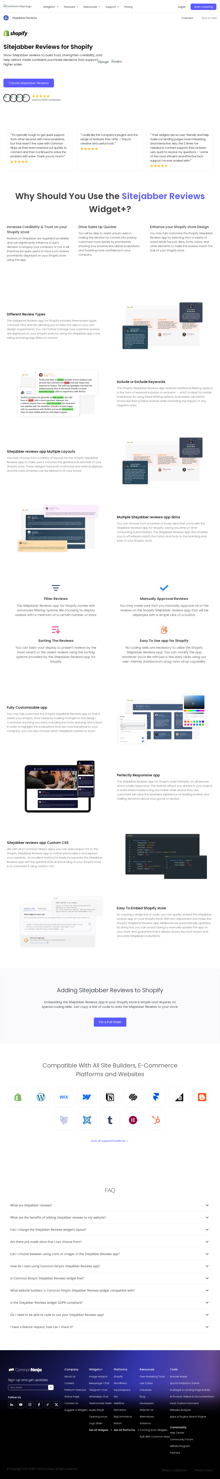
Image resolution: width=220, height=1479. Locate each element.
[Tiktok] (48, 1404)
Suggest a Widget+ (76, 1410)
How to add (209, 18)
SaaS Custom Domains (184, 1403)
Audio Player (96, 1410)
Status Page (71, 1396)
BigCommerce (123, 1416)
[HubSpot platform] (156, 1120)
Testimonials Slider (100, 1403)
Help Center (177, 1432)
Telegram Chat (98, 1390)
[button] (51, 1387)
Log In (181, 7)
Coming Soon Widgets (153, 1430)
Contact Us (71, 1403)
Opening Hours (98, 1416)
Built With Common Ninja (155, 1436)
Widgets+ (49, 7)
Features (69, 7)
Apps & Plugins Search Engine (188, 1416)
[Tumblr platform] (110, 1120)
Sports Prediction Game (184, 1383)
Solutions (145, 1423)
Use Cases (146, 1383)
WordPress (120, 1383)
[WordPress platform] (41, 1097)
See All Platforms (124, 1430)
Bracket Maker (178, 1376)
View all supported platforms (108, 1140)
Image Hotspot (98, 1376)
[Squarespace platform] (133, 1097)
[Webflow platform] (87, 1097)
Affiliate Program (180, 1446)
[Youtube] (20, 1404)
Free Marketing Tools (152, 1376)
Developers (147, 1403)
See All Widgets (98, 1430)
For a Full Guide (110, 1022)
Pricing (128, 7)
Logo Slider (95, 1423)
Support (111, 7)
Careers (69, 1383)
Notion (118, 1423)
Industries (146, 1390)
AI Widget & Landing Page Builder (190, 1390)
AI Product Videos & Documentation (192, 1396)
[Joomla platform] (87, 1120)
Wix (116, 1396)
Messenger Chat (99, 1383)
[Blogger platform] (202, 1097)
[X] (56, 1404)
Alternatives (147, 1416)
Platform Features (75, 1390)
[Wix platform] (64, 1097)
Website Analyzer (180, 1410)
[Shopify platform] (18, 1097)
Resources (147, 1369)
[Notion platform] (110, 1097)
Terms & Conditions (174, 1470)
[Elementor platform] (133, 1120)
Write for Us (146, 1410)
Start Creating (203, 7)
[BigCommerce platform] (179, 1097)
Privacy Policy (204, 1470)
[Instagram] (29, 1404)
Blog (142, 1396)
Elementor (120, 1410)
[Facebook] (38, 1404)
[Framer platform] (156, 1097)
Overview (187, 18)
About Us (69, 1376)
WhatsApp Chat (98, 1396)
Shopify (118, 1376)
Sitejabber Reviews (24, 18)
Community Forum (181, 1439)
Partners (175, 1452)
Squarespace (122, 1390)
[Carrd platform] (64, 1120)
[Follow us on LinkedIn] (11, 1404)
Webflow (119, 1403)
